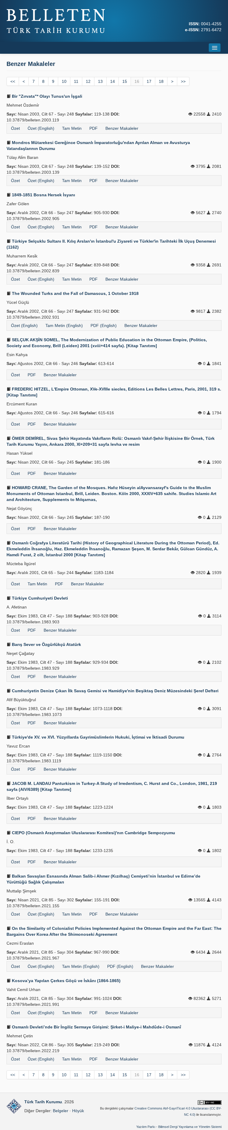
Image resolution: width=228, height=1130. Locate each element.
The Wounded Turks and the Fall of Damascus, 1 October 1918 (75, 293)
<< (12, 81)
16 (136, 81)
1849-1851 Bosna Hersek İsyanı (43, 194)
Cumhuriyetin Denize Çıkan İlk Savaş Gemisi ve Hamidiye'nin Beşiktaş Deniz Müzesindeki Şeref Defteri (114, 690)
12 (88, 81)
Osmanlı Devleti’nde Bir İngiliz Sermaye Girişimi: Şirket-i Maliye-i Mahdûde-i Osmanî (96, 1027)
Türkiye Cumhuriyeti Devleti (39, 598)
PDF (93, 128)
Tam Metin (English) (64, 325)
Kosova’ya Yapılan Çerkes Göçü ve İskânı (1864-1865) (66, 980)
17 (149, 81)
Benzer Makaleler (121, 128)
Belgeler (60, 1110)
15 (124, 81)
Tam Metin (72, 128)
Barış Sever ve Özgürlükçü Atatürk (46, 644)
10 (64, 81)
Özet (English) (41, 128)
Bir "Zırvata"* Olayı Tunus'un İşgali (46, 96)
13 (100, 81)
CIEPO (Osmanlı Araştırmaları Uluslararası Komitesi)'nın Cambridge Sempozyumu (93, 832)
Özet (15, 128)
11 (76, 81)
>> (183, 81)
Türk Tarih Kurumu (43, 1101)
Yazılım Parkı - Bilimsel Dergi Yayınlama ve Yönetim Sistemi (178, 1127)
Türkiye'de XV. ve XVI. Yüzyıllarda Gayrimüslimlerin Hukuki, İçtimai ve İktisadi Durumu (97, 737)
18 (161, 81)
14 (112, 81)
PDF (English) (104, 325)
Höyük (78, 1110)
